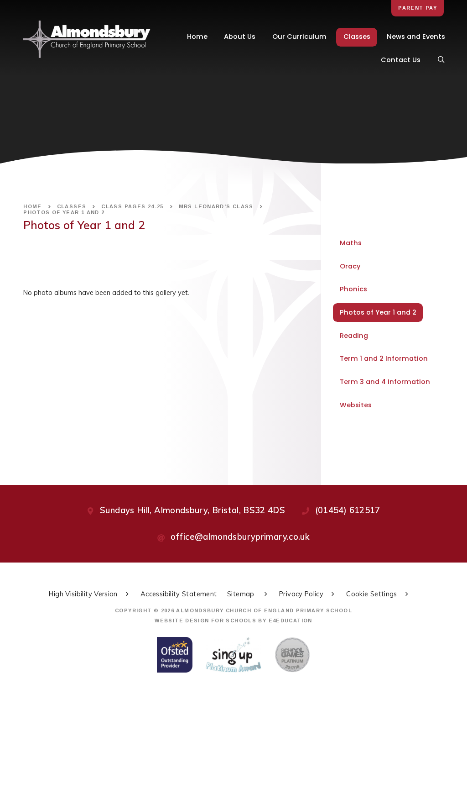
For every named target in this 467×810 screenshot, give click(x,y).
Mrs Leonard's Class (216, 206)
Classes (72, 206)
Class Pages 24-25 (132, 206)
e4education (290, 620)
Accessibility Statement (178, 593)
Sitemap (241, 593)
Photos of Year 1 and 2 (63, 212)
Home (32, 206)
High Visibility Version (83, 593)
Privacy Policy (301, 593)
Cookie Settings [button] (371, 593)
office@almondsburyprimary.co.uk (240, 536)
